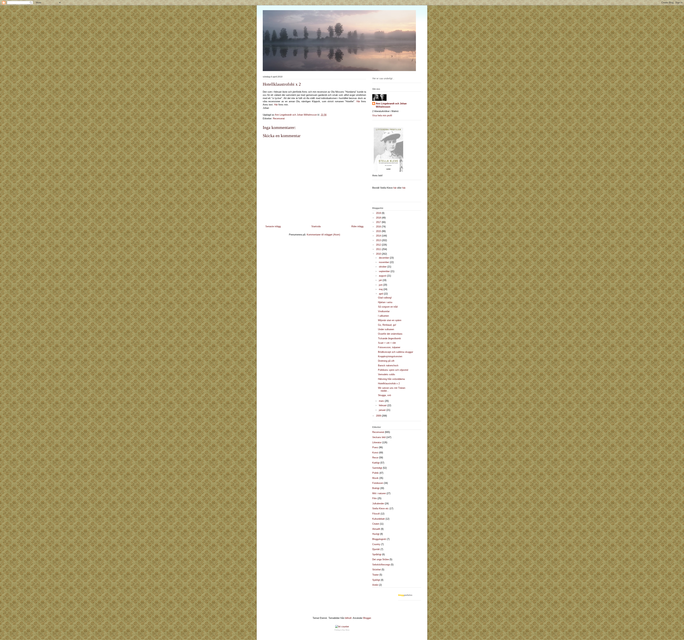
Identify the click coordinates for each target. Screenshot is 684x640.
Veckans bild (378, 437)
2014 (379, 235)
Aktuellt (376, 529)
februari (383, 405)
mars (382, 401)
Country (376, 544)
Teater (375, 574)
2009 (379, 415)
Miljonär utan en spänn (389, 320)
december (384, 257)
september (384, 271)
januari (382, 410)
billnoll (348, 618)
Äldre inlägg (357, 226)
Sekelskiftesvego (381, 564)
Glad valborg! (385, 297)
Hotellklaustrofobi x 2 (389, 383)
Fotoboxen (377, 483)
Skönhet (376, 569)
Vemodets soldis (386, 374)
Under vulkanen (386, 329)
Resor (375, 457)
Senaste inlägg (273, 226)
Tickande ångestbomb (389, 338)
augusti (383, 275)
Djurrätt (376, 549)
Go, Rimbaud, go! (387, 325)
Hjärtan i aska (385, 302)
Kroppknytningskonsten (390, 356)
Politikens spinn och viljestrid (393, 370)
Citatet (375, 523)
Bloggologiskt (379, 539)
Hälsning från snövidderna (391, 379)
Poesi (375, 447)
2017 (379, 222)
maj (381, 289)
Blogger (367, 618)
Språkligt (376, 554)
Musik (375, 478)
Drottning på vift (386, 361)
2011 (379, 249)
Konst (375, 452)
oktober (383, 266)
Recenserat (279, 118)
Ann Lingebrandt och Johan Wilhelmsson (391, 105)
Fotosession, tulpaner (389, 347)
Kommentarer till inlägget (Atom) (323, 234)
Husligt (375, 534)
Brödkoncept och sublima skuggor (395, 352)
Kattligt (376, 462)
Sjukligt (376, 580)
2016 (379, 226)
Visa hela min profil (382, 115)
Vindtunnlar (384, 311)
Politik (375, 473)
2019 (379, 213)
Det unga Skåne (380, 559)
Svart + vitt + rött (387, 343)
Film (374, 498)
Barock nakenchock (388, 365)
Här (358, 101)
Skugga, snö (384, 395)
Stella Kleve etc (380, 508)
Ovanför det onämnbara (390, 333)
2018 (379, 217)
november (384, 262)
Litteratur (376, 442)
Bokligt (375, 488)
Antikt (375, 585)
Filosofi (376, 513)
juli (380, 280)
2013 (379, 240)
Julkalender (378, 503)
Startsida (316, 226)
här (395, 187)
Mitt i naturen (379, 493)
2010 (379, 254)
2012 (379, 244)
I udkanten (383, 315)
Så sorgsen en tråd (388, 306)
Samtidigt (377, 468)
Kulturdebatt (378, 518)
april (381, 293)
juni (381, 284)
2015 (379, 231)
